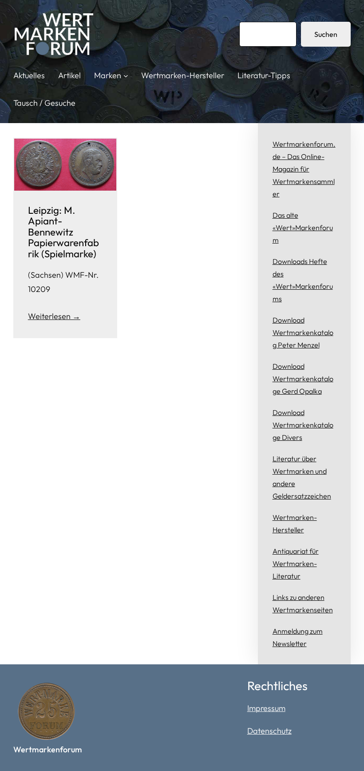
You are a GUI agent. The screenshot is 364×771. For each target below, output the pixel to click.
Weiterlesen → (54, 316)
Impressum (266, 708)
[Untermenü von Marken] (125, 75)
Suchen (325, 34)
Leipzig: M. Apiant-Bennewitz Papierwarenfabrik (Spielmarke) (63, 232)
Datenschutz (269, 731)
